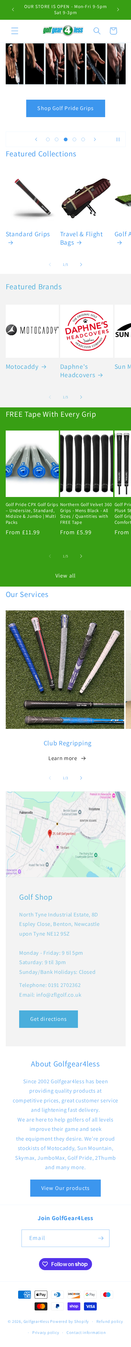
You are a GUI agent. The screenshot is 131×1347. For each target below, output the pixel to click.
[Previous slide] (36, 139)
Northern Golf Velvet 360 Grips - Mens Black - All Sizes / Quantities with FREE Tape (86, 513)
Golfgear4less (36, 1321)
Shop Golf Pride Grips (65, 108)
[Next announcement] (118, 9)
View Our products (65, 1188)
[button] (15, 31)
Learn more (62, 758)
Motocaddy (22, 366)
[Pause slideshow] (118, 139)
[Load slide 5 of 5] (83, 139)
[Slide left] (50, 264)
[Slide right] (81, 264)
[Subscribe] (101, 1238)
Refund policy (109, 1321)
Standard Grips (28, 234)
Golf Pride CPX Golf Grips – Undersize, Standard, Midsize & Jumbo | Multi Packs (32, 513)
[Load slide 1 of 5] (47, 139)
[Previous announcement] (13, 9)
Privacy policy (45, 1332)
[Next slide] (95, 139)
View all (65, 575)
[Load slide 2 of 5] (56, 139)
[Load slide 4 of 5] (74, 139)
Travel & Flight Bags (81, 238)
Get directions (48, 1018)
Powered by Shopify (69, 1321)
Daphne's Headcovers (77, 370)
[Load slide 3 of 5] (65, 139)
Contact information (86, 1332)
